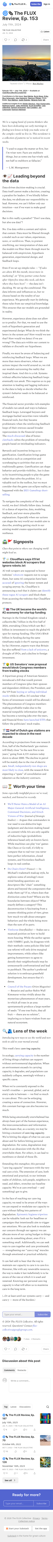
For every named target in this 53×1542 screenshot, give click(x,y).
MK (44, 100)
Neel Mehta (28, 96)
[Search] (48, 1407)
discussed (19, 436)
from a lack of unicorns (34, 650)
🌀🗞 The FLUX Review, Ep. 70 (18, 1438)
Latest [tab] (13, 1407)
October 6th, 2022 (11, 1444)
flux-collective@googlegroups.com (20, 1328)
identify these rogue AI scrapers (26, 593)
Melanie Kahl (36, 100)
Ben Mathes (38, 83)
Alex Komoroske (43, 104)
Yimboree (13, 930)
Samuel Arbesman (18, 107)
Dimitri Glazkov (29, 104)
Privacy (36, 1518)
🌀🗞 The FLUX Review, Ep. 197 (18, 1417)
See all (8, 1480)
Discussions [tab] (24, 1407)
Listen (46, 31)
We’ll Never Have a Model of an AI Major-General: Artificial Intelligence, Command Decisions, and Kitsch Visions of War (28, 810)
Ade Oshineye (21, 98)
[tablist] (15, 1370)
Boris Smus (38, 96)
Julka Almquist (22, 106)
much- (10, 436)
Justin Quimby (24, 100)
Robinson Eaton (8, 106)
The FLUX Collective (11, 30)
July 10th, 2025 (10, 1422)
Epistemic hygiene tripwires (32, 1214)
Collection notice (26, 1521)
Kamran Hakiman (19, 110)
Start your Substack (19, 1528)
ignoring (19, 583)
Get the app (41, 1528)
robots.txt (18, 575)
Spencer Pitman (34, 98)
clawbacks (8, 440)
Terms (45, 1518)
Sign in (47, 4)
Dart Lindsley (32, 107)
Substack (12, 1535)
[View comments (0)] (16, 40)
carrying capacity (24, 1056)
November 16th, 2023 (13, 1465)
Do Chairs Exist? (17, 869)
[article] (26, 1422)
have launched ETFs (35, 720)
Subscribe (36, 4)
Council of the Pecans (20, 987)
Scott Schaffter (35, 106)
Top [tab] (6, 1407)
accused (6, 583)
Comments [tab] (9, 1370)
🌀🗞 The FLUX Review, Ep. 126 (18, 1460)
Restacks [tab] (22, 1370)
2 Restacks (35, 1339)
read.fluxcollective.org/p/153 (14, 93)
